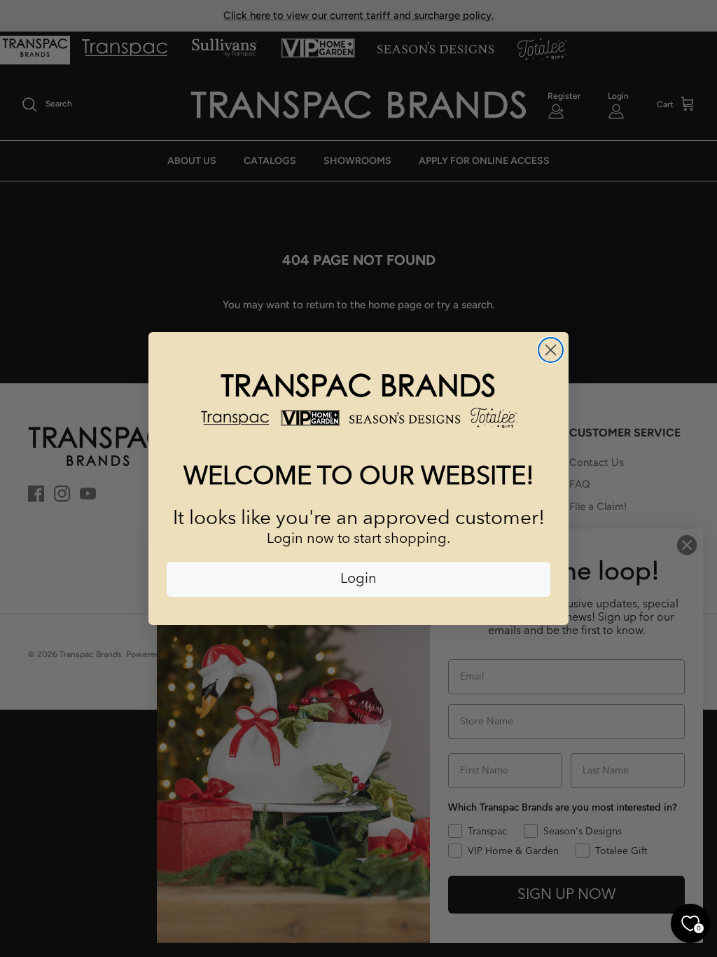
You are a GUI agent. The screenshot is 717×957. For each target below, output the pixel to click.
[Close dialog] (550, 350)
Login (358, 579)
